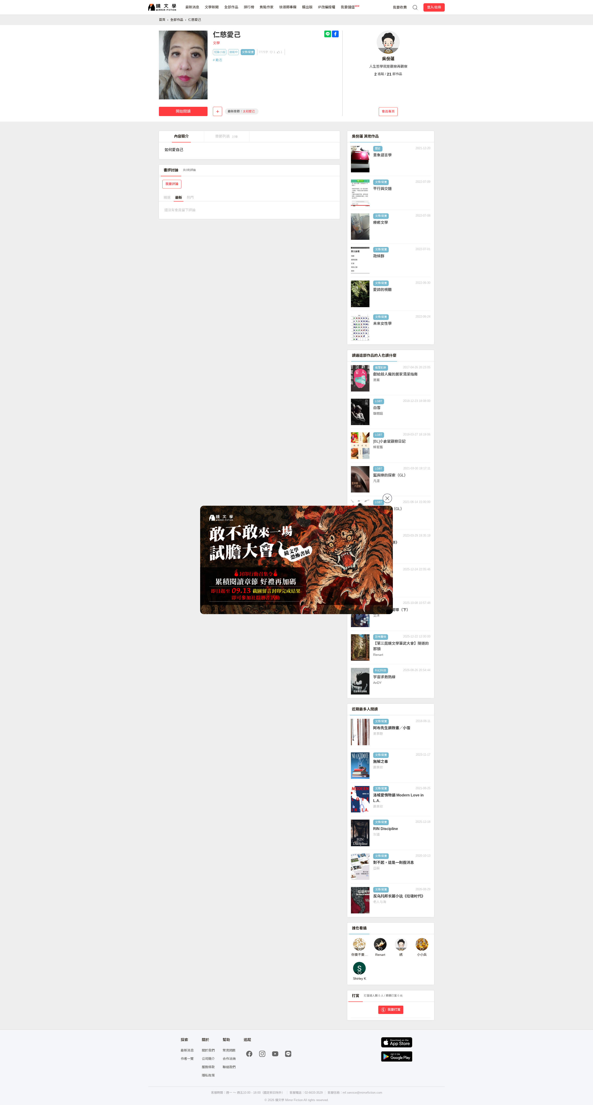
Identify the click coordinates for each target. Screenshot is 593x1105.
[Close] (387, 498)
